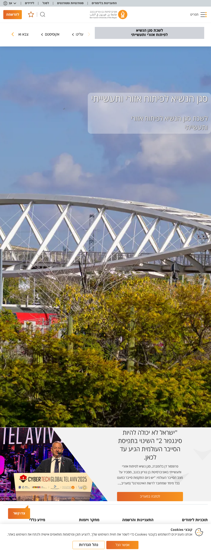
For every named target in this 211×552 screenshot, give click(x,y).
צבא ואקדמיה (18, 34)
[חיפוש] (42, 14)
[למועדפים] (31, 14)
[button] (198, 14)
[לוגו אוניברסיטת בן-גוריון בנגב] (108, 14)
